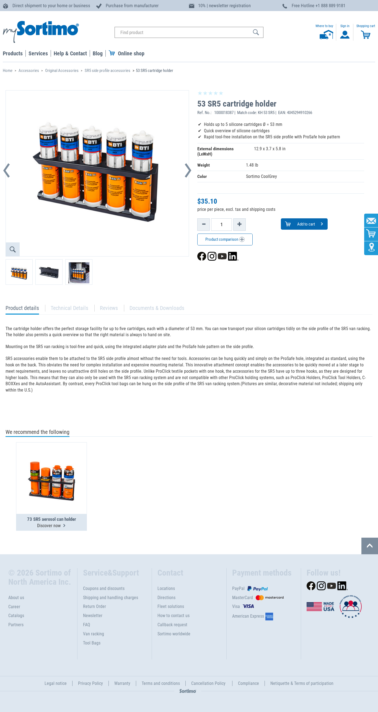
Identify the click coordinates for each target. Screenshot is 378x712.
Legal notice (56, 683)
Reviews (109, 308)
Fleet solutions (170, 606)
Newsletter (92, 615)
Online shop (131, 53)
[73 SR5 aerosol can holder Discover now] (51, 464)
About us (16, 597)
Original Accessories (62, 70)
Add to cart (305, 224)
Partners (16, 624)
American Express (248, 616)
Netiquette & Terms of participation (301, 683)
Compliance (248, 683)
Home (7, 70)
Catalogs (16, 615)
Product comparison (222, 239)
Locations (166, 588)
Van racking (93, 633)
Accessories (29, 70)
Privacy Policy (90, 683)
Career (14, 606)
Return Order (94, 606)
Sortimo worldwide (173, 633)
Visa (236, 606)
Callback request (172, 624)
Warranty (122, 683)
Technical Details (69, 308)
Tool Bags (91, 643)
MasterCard (242, 597)
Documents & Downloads (157, 308)
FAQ (86, 624)
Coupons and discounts (104, 588)
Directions (166, 597)
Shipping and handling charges (110, 597)
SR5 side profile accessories (107, 70)
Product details (22, 309)
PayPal (238, 588)
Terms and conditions (161, 683)
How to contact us (173, 615)
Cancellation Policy (209, 683)
